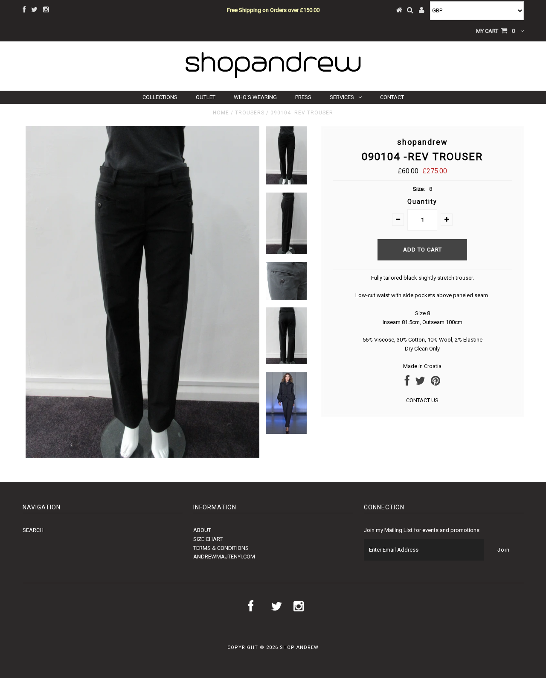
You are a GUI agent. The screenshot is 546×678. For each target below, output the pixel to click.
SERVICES (342, 97)
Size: (419, 189)
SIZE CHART (208, 539)
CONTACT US (422, 400)
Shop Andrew (299, 647)
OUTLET (205, 97)
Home (221, 113)
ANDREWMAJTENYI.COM (224, 556)
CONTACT (392, 97)
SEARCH (33, 530)
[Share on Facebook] (407, 383)
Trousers (249, 113)
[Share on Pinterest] (435, 383)
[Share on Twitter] (420, 383)
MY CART (495, 31)
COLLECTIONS (159, 97)
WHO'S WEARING (255, 97)
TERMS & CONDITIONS (221, 548)
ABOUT (202, 530)
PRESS (303, 97)
